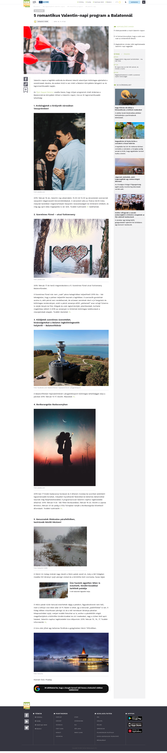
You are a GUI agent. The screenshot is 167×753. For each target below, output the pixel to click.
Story (76, 717)
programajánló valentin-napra (54, 6)
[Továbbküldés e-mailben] (26, 84)
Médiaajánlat (101, 740)
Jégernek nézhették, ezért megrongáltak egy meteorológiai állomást (127, 179)
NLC (75, 724)
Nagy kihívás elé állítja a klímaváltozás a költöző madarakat (128, 109)
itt (88, 207)
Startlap (59, 717)
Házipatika (59, 736)
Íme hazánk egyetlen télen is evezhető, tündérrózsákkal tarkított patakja (85, 586)
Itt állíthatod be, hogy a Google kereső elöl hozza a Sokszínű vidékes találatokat (73, 689)
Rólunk (99, 724)
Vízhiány (81, 2)
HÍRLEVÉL (100, 721)
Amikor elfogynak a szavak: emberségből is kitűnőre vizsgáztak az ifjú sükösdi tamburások (129, 215)
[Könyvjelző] (26, 90)
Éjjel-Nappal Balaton (45, 92)
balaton (37, 6)
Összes (127, 54)
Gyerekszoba (78, 721)
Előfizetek (134, 2)
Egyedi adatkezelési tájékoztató (108, 736)
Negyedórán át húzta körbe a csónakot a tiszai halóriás (126, 142)
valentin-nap (91, 6)
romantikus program (76, 6)
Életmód (39, 11)
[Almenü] (34, 2)
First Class (59, 728)
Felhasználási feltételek (105, 732)
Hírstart (58, 721)
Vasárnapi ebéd (99, 2)
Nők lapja (77, 728)
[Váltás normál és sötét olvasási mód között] (126, 2)
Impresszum (101, 728)
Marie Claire (78, 732)
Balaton (109, 2)
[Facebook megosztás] (26, 79)
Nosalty (58, 732)
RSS (98, 717)
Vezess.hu (59, 724)
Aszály (89, 2)
